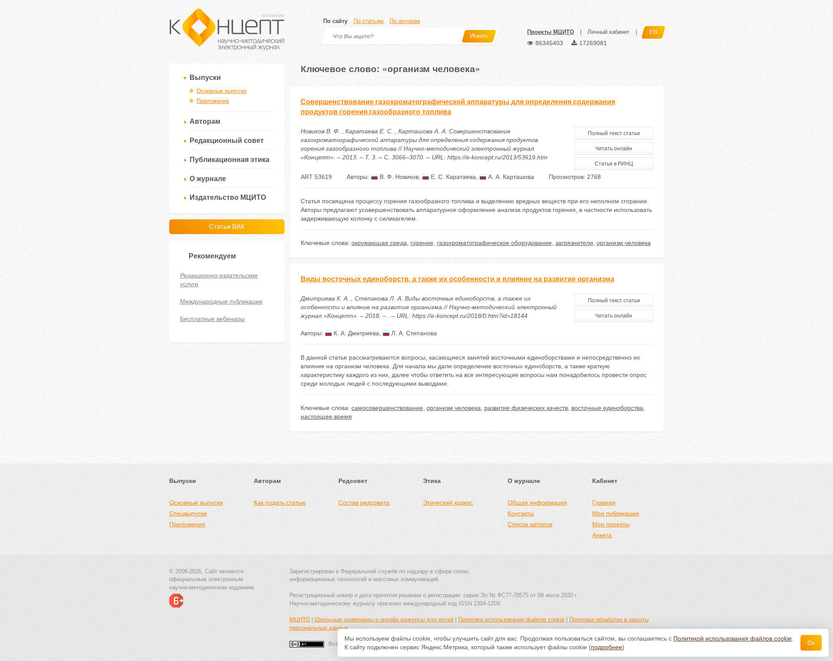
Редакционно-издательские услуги (219, 280)
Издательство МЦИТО (228, 197)
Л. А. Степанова (413, 333)
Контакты (521, 513)
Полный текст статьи (614, 133)
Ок (811, 642)
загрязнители (574, 242)
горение (421, 242)
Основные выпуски (221, 91)
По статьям (369, 21)
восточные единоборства (607, 407)
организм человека (624, 242)
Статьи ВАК (227, 226)
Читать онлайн (613, 148)
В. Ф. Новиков (398, 176)
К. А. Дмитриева (355, 333)
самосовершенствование (387, 407)
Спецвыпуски (188, 513)
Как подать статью (280, 502)
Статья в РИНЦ (614, 164)
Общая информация (537, 502)
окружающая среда (379, 242)
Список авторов (530, 524)
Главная (604, 502)
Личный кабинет (608, 32)
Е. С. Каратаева (452, 176)
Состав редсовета (364, 502)
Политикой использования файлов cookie (732, 638)
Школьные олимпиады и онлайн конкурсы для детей (384, 619)
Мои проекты (611, 524)
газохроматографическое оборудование (494, 242)
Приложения (213, 101)
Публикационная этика (229, 159)
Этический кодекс (448, 502)
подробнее (606, 647)
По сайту (335, 21)
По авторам (405, 21)
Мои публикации (615, 513)
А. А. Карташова (510, 176)
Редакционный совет (227, 140)
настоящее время (326, 416)
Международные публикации (221, 301)
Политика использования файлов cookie (511, 619)
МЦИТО (299, 619)
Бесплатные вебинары (212, 318)
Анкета (602, 535)
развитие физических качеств (526, 407)
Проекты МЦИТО (550, 32)
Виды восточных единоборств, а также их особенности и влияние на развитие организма (457, 279)
